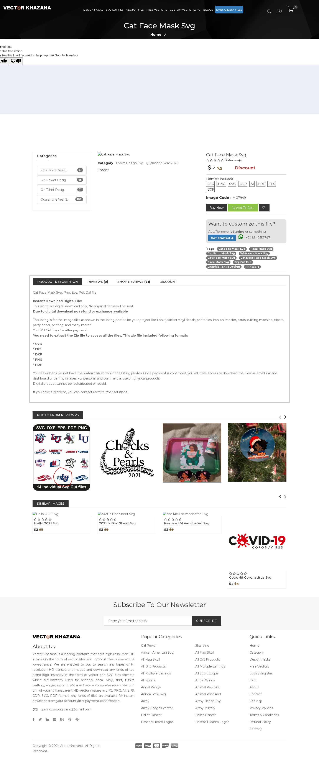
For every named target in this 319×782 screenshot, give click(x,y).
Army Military (205, 708)
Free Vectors (156, 9)
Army (145, 701)
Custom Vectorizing (185, 9)
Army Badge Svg (208, 701)
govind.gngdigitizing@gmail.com (66, 709)
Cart (253, 680)
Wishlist (72, 516)
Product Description (57, 282)
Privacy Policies (261, 708)
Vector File (135, 9)
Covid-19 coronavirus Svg (250, 577)
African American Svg (157, 652)
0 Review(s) (233, 160)
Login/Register (261, 673)
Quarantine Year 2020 (162, 163)
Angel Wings (205, 680)
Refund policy (260, 722)
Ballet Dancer (151, 715)
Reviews (97, 282)
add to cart (245, 208)
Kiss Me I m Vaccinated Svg (186, 523)
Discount (168, 282)
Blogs (208, 9)
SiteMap (256, 701)
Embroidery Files (229, 9)
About (254, 687)
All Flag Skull (204, 652)
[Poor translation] (16, 61)
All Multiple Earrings (210, 666)
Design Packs (93, 9)
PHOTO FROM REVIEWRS (58, 415)
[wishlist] (264, 207)
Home (155, 35)
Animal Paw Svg (153, 694)
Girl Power (149, 646)
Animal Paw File (207, 687)
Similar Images (50, 504)
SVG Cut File (114, 9)
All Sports (148, 680)
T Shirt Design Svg (129, 163)
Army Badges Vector (157, 708)
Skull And (202, 646)
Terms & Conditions (264, 715)
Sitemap (256, 729)
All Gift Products (207, 659)
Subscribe (206, 621)
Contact (256, 694)
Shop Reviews (134, 282)
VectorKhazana (71, 746)
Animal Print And (208, 694)
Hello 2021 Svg (46, 523)
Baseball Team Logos (157, 722)
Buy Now (216, 208)
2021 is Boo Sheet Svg (117, 523)
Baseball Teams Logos (212, 722)
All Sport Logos (206, 673)
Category (257, 652)
